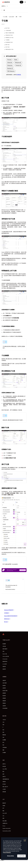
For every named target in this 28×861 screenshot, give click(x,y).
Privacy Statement (7, 852)
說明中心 (5, 16)
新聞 (3, 818)
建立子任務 (7, 28)
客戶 (3, 808)
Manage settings (10, 855)
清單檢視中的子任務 (9, 35)
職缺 (3, 810)
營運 (3, 724)
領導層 (4, 805)
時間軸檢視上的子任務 (9, 37)
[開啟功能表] (25, 2)
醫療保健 (4, 734)
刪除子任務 (7, 44)
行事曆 (22, 346)
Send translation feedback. (10, 589)
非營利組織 (5, 747)
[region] (14, 848)
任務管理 (4, 705)
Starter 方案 (5, 653)
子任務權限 (7, 39)
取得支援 (4, 766)
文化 (3, 815)
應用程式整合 (5, 661)
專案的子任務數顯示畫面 (9, 32)
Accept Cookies (21, 855)
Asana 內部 (5, 813)
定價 (3, 651)
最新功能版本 (5, 648)
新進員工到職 (5, 690)
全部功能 (4, 646)
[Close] (25, 840)
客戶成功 (4, 784)
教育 (3, 742)
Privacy (4, 825)
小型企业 (4, 719)
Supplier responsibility (6, 828)
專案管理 (4, 666)
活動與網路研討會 (6, 779)
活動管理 (4, 680)
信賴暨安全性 (5, 823)
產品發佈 (4, 695)
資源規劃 (4, 698)
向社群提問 (15, 564)
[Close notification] (23, 579)
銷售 (3, 732)
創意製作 (4, 685)
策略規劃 (4, 700)
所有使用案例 (5, 708)
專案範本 (4, 781)
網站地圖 (4, 791)
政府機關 (4, 739)
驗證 (3, 771)
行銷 (3, 722)
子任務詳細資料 (8, 30)
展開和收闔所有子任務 (9, 49)
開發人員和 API (5, 786)
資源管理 (4, 669)
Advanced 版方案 (6, 656)
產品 (3, 729)
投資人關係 (5, 820)
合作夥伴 (4, 789)
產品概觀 (4, 643)
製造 (3, 744)
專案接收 (4, 703)
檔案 (15, 346)
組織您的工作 (11, 16)
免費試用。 (4, 554)
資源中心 (4, 776)
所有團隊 (4, 752)
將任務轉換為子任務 (9, 42)
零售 (3, 737)
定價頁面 (19, 74)
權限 (5, 360)
